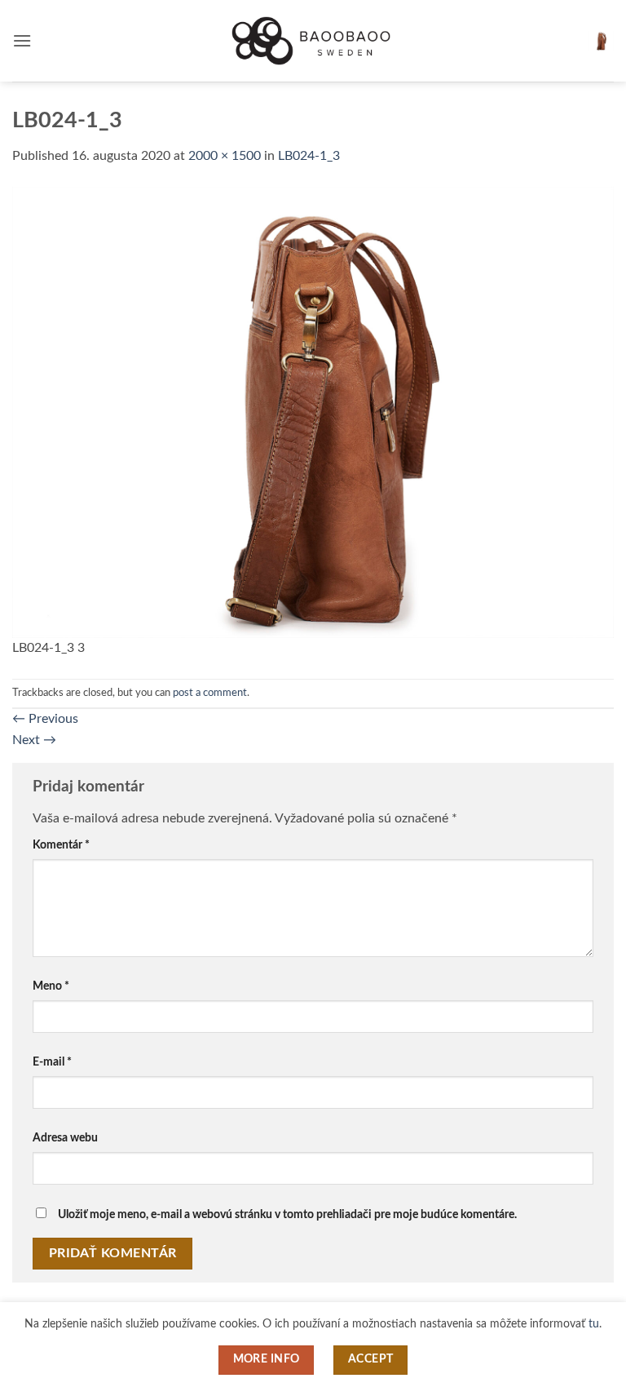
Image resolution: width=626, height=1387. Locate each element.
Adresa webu (65, 1138)
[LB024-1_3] (313, 411)
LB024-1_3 (309, 155)
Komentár (61, 845)
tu (594, 1324)
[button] (22, 40)
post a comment (210, 693)
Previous (45, 718)
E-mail (52, 1062)
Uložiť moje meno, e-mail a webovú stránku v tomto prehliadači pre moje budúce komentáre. (287, 1214)
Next (34, 740)
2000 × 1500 (224, 155)
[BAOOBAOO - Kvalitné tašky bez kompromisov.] (313, 40)
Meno (51, 986)
